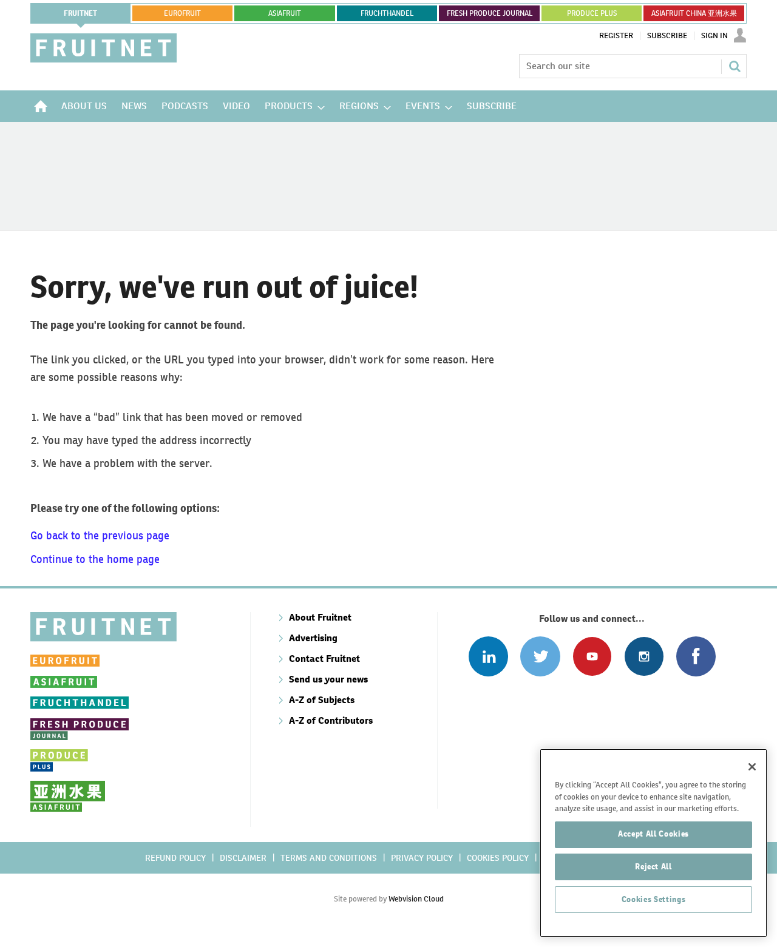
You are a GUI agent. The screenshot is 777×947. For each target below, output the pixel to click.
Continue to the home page (95, 559)
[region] (653, 843)
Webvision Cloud (416, 899)
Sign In (714, 36)
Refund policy (175, 857)
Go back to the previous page (99, 535)
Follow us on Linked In (488, 656)
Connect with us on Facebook (696, 656)
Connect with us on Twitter (540, 656)
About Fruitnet (320, 617)
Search (734, 66)
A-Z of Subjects (322, 699)
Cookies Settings (654, 899)
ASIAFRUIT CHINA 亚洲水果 (694, 13)
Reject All (653, 866)
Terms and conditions (328, 857)
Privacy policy (422, 857)
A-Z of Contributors (331, 720)
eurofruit (182, 13)
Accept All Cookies (653, 834)
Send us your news (328, 679)
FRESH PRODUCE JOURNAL (489, 13)
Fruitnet (80, 13)
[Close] (752, 766)
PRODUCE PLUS (592, 13)
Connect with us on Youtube (592, 656)
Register (616, 36)
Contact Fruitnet (324, 658)
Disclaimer (243, 857)
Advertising (313, 638)
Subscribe (667, 36)
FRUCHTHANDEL (387, 13)
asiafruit (284, 13)
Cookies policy (498, 857)
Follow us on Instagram (643, 656)
